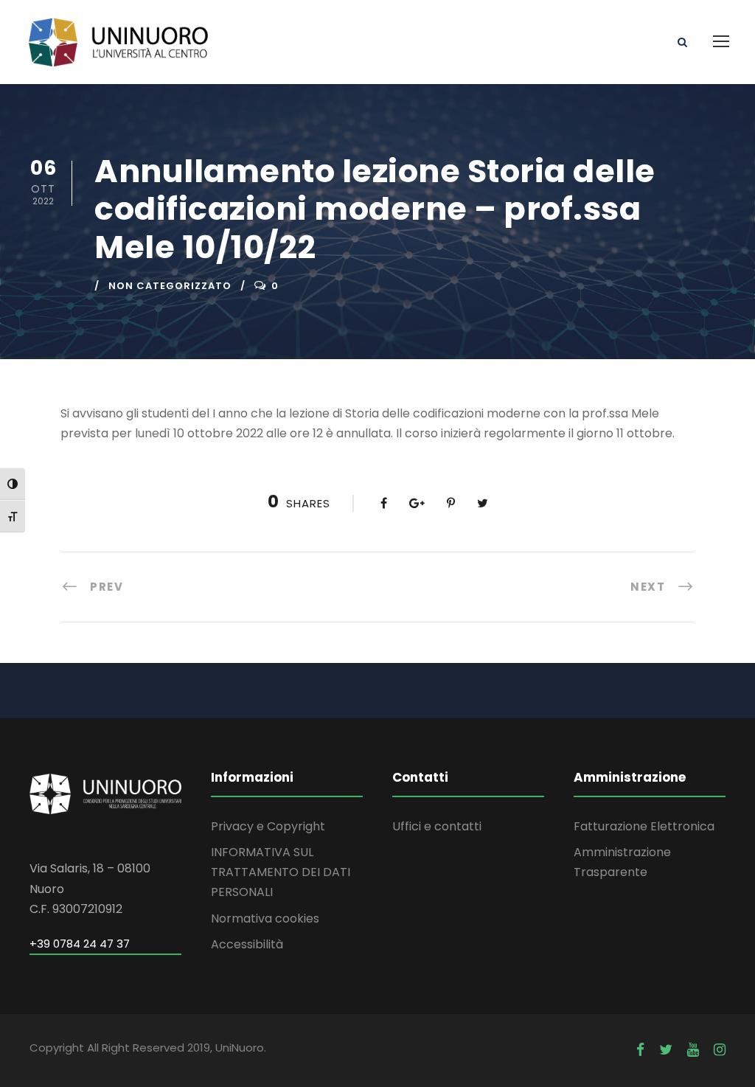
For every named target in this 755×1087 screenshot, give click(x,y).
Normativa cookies (265, 918)
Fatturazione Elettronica (644, 826)
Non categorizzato (170, 286)
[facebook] (640, 1050)
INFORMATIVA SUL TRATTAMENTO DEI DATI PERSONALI (280, 872)
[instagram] (720, 1050)
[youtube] (693, 1050)
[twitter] (665, 1050)
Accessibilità (247, 944)
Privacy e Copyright (268, 826)
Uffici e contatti (436, 826)
